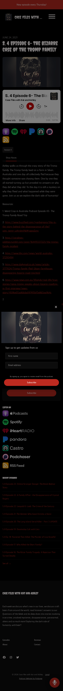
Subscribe (31, 382)
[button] (56, 307)
